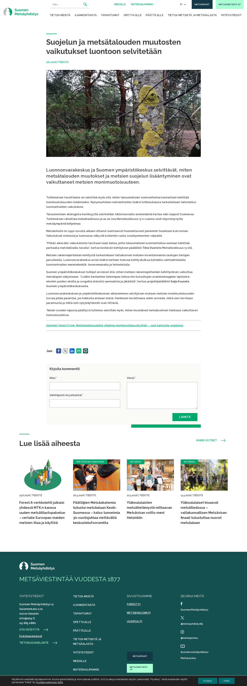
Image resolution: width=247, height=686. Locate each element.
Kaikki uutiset (206, 440)
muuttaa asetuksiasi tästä (49, 682)
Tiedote (63, 62)
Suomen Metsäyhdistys (194, 609)
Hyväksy (207, 680)
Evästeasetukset (30, 636)
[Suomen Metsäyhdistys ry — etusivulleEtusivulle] (37, 569)
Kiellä (227, 680)
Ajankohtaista (86, 15)
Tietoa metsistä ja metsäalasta (192, 15)
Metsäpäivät (140, 656)
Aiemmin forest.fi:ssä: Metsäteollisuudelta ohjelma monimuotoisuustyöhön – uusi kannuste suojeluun (114, 325)
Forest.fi (133, 604)
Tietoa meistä (60, 15)
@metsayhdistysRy (192, 624)
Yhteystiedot (231, 15)
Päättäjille (154, 15)
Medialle (80, 661)
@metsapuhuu (189, 638)
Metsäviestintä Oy (139, 668)
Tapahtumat (110, 15)
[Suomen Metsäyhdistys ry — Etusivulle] (20, 12)
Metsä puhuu (188, 658)
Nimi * (53, 378)
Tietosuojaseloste (34, 642)
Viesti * (131, 378)
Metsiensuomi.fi (139, 612)
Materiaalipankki (86, 669)
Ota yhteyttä (29, 629)
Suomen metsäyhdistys (194, 652)
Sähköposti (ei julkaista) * (66, 395)
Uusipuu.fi (134, 621)
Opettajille (133, 15)
